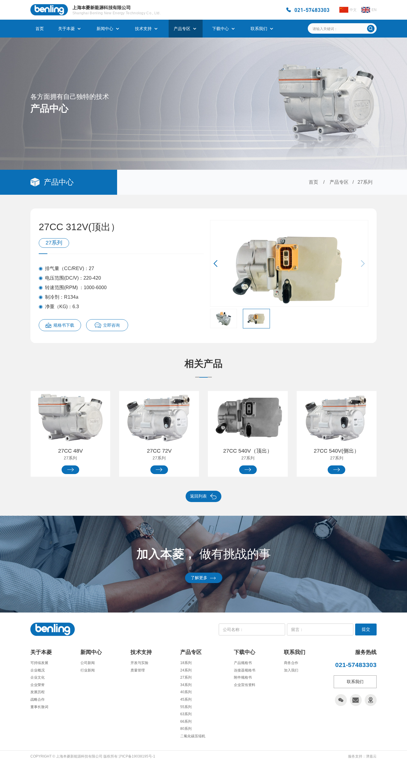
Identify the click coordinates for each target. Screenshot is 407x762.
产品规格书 (243, 663)
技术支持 (143, 28)
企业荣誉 (37, 685)
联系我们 (259, 28)
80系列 (186, 729)
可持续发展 (39, 663)
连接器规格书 (244, 670)
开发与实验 (139, 663)
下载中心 (220, 28)
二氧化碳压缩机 (192, 736)
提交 (366, 629)
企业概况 (37, 670)
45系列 (186, 699)
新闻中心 (105, 28)
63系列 (186, 714)
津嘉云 (371, 756)
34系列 (186, 685)
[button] (217, 263)
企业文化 (37, 677)
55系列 (186, 707)
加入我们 (291, 670)
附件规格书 (243, 677)
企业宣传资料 (244, 685)
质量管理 (138, 670)
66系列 (186, 721)
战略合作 (37, 699)
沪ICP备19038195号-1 (137, 756)
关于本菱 (66, 28)
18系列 (186, 663)
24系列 (186, 670)
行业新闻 (87, 670)
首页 (39, 28)
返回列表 (198, 496)
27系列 (365, 182)
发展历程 (37, 692)
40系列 (186, 692)
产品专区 (182, 28)
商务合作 (291, 663)
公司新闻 (87, 663)
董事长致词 (39, 707)
